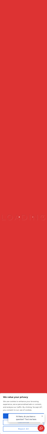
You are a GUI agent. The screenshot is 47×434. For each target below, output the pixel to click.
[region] (23, 413)
